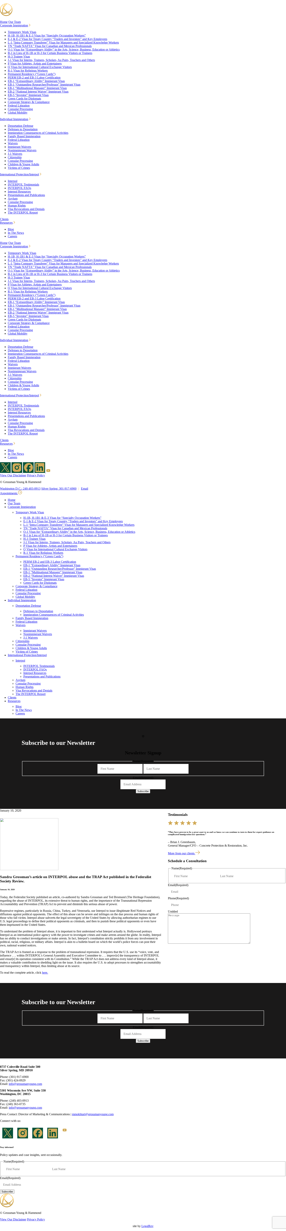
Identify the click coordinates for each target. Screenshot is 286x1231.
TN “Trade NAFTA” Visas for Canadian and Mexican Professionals (50, 46)
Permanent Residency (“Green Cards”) (31, 74)
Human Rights (17, 205)
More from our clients (181, 853)
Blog (11, 229)
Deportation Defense (20, 125)
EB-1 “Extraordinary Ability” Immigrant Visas (36, 81)
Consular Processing (20, 109)
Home (4, 22)
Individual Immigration (14, 119)
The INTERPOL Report (23, 212)
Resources (6, 222)
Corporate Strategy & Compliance (29, 102)
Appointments (9, 493)
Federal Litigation (19, 105)
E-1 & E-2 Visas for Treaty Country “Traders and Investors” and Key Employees (57, 39)
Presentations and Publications (26, 195)
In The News (16, 232)
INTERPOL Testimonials (23, 184)
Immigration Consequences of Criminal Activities (38, 132)
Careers (12, 236)
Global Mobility (17, 112)
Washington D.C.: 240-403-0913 (20, 488)
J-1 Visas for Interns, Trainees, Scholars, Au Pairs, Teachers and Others (51, 60)
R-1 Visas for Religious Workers (28, 70)
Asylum (13, 198)
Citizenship (15, 157)
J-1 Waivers (15, 153)
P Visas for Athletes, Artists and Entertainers (35, 63)
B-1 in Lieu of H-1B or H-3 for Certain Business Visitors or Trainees (50, 53)
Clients (4, 219)
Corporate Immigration (14, 25)
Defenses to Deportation (23, 129)
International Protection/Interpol (19, 174)
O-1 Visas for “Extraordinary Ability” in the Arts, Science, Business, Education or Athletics (64, 49)
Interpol (12, 181)
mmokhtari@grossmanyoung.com (93, 1114)
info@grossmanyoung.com (25, 1083)
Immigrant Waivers (19, 146)
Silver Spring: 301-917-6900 (58, 488)
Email (84, 488)
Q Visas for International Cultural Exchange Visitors (40, 67)
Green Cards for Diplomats (24, 98)
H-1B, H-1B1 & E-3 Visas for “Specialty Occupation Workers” (47, 35)
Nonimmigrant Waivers (22, 150)
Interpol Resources (19, 191)
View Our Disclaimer (13, 475)
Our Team (14, 22)
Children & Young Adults (23, 164)
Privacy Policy (36, 475)
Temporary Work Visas (22, 32)
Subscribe (143, 791)
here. (45, 972)
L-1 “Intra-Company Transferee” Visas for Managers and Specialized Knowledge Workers (63, 42)
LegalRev (147, 1226)
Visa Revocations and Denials (26, 209)
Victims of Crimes (19, 167)
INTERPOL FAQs (19, 188)
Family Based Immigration (24, 136)
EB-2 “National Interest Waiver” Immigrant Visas (38, 91)
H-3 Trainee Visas (19, 56)
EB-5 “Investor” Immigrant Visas (28, 95)
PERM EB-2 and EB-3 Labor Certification (34, 77)
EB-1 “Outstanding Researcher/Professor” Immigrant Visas (44, 84)
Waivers (13, 143)
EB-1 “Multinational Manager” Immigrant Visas (37, 88)
